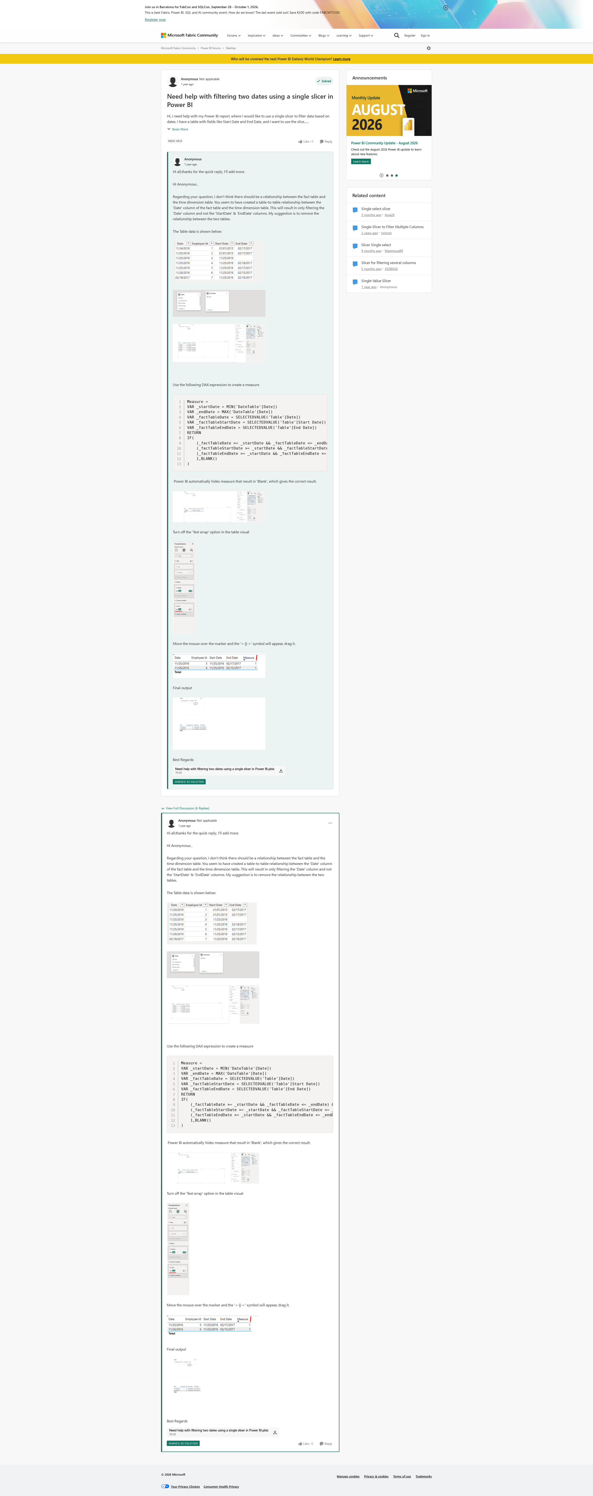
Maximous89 (394, 250)
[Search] (397, 35)
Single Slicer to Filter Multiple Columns (392, 226)
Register (410, 35)
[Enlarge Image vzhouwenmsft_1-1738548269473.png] (219, 303)
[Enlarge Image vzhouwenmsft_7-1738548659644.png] (219, 724)
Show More (180, 129)
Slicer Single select (376, 244)
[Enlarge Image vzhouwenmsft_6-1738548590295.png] (219, 665)
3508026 (391, 269)
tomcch (386, 233)
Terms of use (402, 1476)
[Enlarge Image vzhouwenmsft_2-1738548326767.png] (219, 343)
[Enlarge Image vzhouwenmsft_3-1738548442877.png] (219, 506)
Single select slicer (376, 208)
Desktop (231, 48)
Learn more (341, 59)
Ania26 (390, 215)
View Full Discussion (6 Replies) (187, 808)
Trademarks (424, 1476)
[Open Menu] (429, 48)
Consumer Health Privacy (221, 1486)
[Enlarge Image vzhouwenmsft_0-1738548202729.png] (218, 262)
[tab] (387, 175)
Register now (155, 19)
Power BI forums (211, 48)
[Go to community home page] (189, 35)
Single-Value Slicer (376, 280)
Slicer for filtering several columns (388, 262)
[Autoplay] (381, 175)
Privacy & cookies (376, 1476)
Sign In (425, 35)
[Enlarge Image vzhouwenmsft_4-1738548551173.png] (184, 588)
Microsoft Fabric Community (178, 48)
